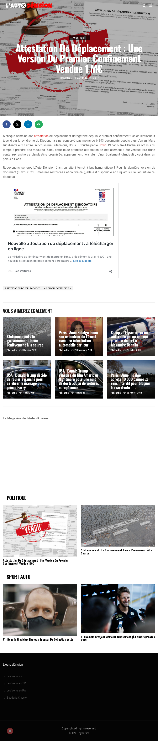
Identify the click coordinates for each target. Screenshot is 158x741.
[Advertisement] (35, 459)
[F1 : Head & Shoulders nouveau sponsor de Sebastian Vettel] (40, 610)
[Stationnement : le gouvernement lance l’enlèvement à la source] (118, 526)
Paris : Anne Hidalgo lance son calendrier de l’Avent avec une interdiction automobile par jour (78, 339)
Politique (79, 37)
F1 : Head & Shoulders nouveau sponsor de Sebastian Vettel (38, 639)
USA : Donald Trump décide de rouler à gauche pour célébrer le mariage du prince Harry (27, 381)
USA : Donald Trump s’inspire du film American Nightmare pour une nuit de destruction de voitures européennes (79, 379)
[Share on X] (17, 124)
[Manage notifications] (10, 731)
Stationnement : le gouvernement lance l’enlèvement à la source (25, 341)
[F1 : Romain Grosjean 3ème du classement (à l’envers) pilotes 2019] (118, 608)
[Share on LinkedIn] (28, 124)
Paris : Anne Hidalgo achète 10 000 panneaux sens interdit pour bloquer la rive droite (130, 381)
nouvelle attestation (58, 288)
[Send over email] (39, 124)
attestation (41, 136)
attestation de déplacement (23, 288)
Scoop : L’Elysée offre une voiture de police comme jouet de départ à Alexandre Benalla (130, 339)
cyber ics (84, 733)
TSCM (72, 733)
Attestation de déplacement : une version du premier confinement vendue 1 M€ (35, 561)
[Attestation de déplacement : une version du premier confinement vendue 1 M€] (40, 531)
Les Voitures (14, 676)
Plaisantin (65, 78)
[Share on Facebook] (7, 124)
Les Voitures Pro (17, 690)
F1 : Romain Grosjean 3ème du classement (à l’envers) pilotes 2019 (118, 638)
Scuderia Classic (17, 697)
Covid (102, 145)
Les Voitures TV (16, 683)
